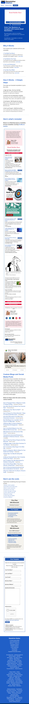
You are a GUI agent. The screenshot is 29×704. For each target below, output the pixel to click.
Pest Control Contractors (12, 690)
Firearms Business (18, 668)
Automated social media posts (10, 486)
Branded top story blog (9, 489)
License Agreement (14, 647)
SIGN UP (15, 5)
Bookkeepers (10, 660)
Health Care (11, 677)
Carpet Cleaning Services (12, 663)
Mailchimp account (12, 541)
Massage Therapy (11, 685)
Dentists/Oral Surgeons (12, 665)
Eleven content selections (9, 488)
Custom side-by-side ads (9, 492)
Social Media (14, 650)
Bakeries (11, 658)
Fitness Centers (12, 671)
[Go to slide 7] (17, 24)
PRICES (2, 5)
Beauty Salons (17, 658)
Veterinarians (18, 700)
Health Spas (11, 678)
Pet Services (19, 690)
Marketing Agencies (16, 684)
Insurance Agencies (10, 681)
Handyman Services (17, 676)
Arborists (18, 656)
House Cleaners (18, 680)
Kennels (8, 683)
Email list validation (8, 497)
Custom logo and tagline (9, 495)
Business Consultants (11, 661)
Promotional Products (16, 693)
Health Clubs (17, 677)
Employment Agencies (14, 667)
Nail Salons (18, 685)
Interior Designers (19, 681)
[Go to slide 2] (11, 24)
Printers (9, 693)
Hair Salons (10, 676)
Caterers (20, 663)
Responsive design (8, 494)
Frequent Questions (15, 646)
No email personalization (13, 513)
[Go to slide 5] (15, 24)
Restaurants (19, 697)
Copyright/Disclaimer (14, 644)
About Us (12, 643)
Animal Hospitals (12, 656)
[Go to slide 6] (16, 24)
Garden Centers (17, 673)
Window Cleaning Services (14, 701)
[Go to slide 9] (20, 24)
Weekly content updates (9, 485)
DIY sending (10, 516)
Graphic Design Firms (11, 674)
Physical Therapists (11, 691)
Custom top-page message (10, 491)
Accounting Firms (9, 654)
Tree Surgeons (11, 700)
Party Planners (19, 689)
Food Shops (11, 673)
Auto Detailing (10, 657)
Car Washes (19, 661)
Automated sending (12, 542)
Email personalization (12, 538)
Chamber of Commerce (11, 664)
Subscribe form (11, 540)
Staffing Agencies (10, 698)
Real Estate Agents (14, 694)
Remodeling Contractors (12, 697)
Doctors (19, 665)
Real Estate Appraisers (14, 695)
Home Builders (17, 678)
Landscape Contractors (15, 683)
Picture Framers (19, 691)
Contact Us (17, 643)
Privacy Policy (14, 648)
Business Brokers (17, 660)
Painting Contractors (11, 689)
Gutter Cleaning (19, 674)
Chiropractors (19, 664)
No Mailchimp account (12, 515)
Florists (18, 671)
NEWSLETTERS (8, 5)
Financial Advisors (10, 668)
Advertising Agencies (18, 654)
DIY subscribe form (12, 514)
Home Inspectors (10, 680)
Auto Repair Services (18, 657)
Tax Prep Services (18, 698)
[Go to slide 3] (12, 24)
